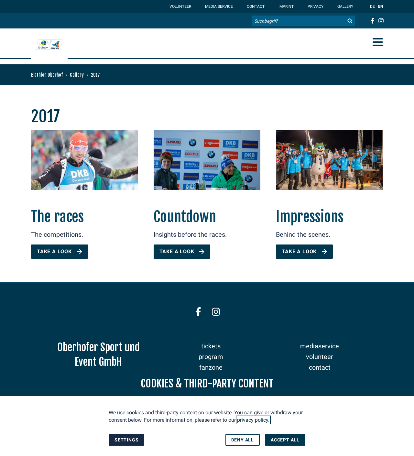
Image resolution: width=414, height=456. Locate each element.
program (211, 357)
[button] (378, 42)
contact (320, 367)
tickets (211, 346)
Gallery (344, 6)
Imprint (286, 6)
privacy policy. (253, 420)
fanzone (211, 367)
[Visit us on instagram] (381, 20)
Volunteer (180, 6)
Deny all (242, 439)
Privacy (315, 6)
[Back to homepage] (49, 44)
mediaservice (319, 346)
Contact (255, 6)
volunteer (319, 357)
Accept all (285, 439)
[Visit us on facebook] (372, 20)
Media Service (218, 6)
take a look (54, 251)
